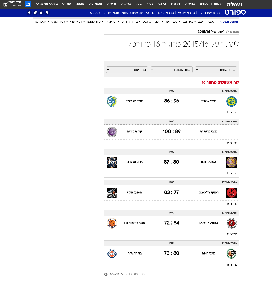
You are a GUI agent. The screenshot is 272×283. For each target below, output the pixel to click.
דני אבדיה (111, 22)
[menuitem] (216, 4)
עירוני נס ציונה (134, 162)
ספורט (204, 4)
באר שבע (188, 22)
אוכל (139, 4)
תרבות (175, 4)
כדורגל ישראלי (186, 13)
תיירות (111, 4)
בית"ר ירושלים (130, 22)
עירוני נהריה (134, 131)
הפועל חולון (208, 162)
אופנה (80, 4)
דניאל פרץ (76, 22)
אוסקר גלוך (40, 22)
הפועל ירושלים (208, 223)
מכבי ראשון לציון (134, 223)
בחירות (190, 4)
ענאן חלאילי (58, 22)
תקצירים (113, 13)
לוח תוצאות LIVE (209, 13)
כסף (150, 4)
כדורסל (150, 13)
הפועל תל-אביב (209, 192)
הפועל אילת (134, 192)
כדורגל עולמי (165, 13)
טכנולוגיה (95, 4)
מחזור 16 (232, 112)
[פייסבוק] (29, 12)
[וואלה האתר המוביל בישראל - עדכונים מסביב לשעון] (234, 4)
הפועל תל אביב (151, 22)
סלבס (162, 4)
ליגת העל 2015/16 (211, 32)
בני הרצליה (135, 253)
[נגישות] (5, 4)
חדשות (219, 4)
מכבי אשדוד (208, 101)
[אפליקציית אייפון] (41, 12)
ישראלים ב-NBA (132, 13)
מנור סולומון (94, 22)
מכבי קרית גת (208, 131)
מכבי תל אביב (206, 22)
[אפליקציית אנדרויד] (47, 12)
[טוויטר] (35, 12)
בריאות (126, 4)
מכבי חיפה (171, 22)
